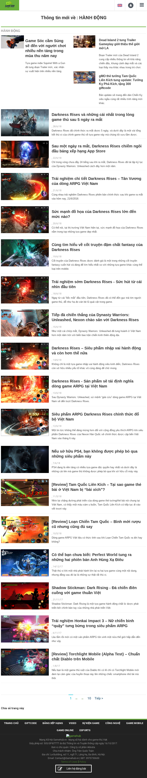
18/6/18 (57, 293)
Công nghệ (112, 723)
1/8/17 (56, 666)
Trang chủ (11, 723)
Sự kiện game (90, 723)
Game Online (65, 730)
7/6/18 (56, 463)
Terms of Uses (69, 761)
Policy (82, 761)
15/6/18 (57, 327)
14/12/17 (58, 566)
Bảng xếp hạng (52, 723)
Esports (84, 730)
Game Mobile (134, 723)
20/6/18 (57, 223)
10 (89, 698)
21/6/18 (57, 190)
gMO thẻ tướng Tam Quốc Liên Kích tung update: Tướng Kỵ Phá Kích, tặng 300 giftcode (121, 82)
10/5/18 (57, 533)
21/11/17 (58, 599)
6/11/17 (57, 633)
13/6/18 (57, 393)
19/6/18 (57, 256)
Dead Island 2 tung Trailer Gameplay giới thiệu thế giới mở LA (119, 44)
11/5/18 (57, 496)
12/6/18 (57, 426)
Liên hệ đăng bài (76, 768)
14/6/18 (57, 360)
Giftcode (30, 723)
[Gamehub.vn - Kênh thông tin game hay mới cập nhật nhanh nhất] (9, 5)
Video (72, 723)
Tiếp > (99, 698)
